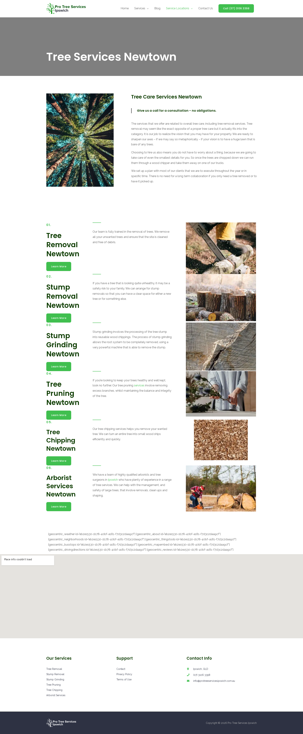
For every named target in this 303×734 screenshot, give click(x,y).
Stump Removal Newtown (62, 296)
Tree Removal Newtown (62, 245)
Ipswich (113, 479)
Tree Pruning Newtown (62, 393)
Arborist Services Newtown (61, 486)
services (139, 385)
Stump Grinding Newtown (62, 345)
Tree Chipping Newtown (61, 440)
